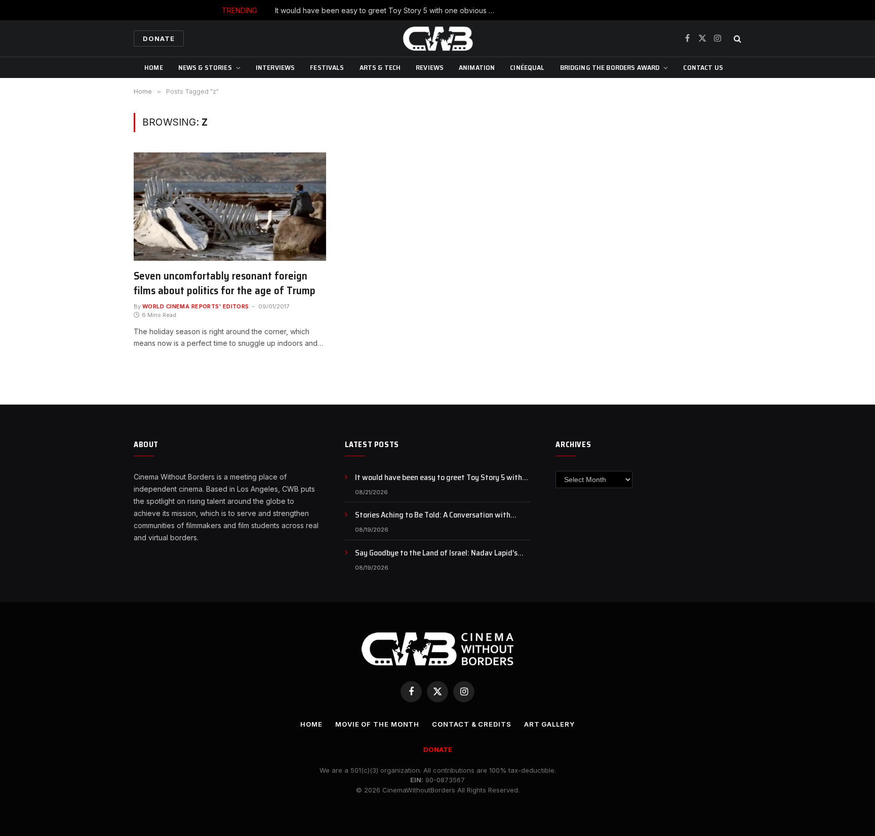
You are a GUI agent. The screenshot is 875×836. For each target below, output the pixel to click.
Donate (159, 38)
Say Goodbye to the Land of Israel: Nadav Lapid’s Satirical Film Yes (436, 553)
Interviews (275, 67)
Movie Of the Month (377, 724)
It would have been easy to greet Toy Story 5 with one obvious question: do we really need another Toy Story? (389, 10)
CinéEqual (527, 67)
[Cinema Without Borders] (437, 38)
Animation (477, 67)
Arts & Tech (380, 67)
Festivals (327, 67)
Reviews (430, 67)
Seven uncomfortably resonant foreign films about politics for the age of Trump (224, 283)
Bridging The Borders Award (610, 67)
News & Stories (205, 67)
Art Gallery (549, 724)
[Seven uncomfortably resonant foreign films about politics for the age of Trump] (230, 206)
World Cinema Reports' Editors (195, 306)
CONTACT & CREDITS (471, 724)
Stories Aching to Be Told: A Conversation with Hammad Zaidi (432, 515)
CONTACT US (703, 67)
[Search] (736, 38)
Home (153, 67)
